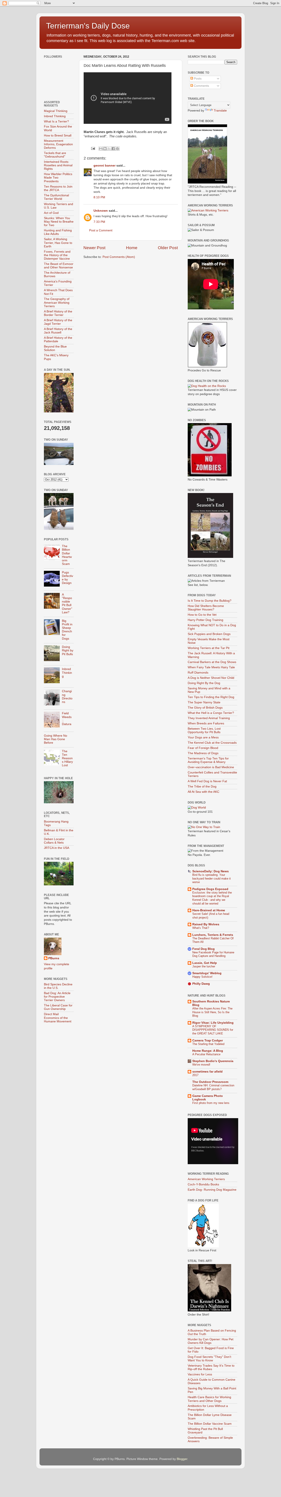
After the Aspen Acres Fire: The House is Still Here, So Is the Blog (212, 1012)
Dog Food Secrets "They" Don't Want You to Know (209, 1358)
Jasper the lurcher (203, 966)
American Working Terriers (206, 1179)
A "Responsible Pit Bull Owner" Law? (67, 603)
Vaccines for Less (200, 1374)
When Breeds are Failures (206, 723)
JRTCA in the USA (56, 848)
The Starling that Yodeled (208, 1044)
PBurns (53, 958)
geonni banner (104, 165)
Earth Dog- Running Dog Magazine (212, 1189)
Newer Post (94, 247)
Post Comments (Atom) (119, 257)
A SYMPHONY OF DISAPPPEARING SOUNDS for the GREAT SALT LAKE (212, 1030)
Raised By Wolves (205, 924)
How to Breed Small (57, 135)
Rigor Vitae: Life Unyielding (213, 1022)
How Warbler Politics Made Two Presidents (58, 177)
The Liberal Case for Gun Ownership (58, 1007)
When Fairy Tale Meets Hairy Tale (211, 667)
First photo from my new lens (210, 1103)
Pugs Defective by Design (67, 578)
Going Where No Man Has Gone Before (55, 739)
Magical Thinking (55, 111)
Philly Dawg (201, 983)
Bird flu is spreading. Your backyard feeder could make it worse (211, 878)
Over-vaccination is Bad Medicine (211, 767)
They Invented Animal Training (209, 718)
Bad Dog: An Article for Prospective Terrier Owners (57, 996)
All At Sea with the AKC (203, 791)
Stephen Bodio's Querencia (212, 1061)
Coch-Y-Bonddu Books (203, 1184)
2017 (195, 1075)
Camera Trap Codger (207, 1040)
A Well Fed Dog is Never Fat (207, 781)
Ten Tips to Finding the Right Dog (211, 697)
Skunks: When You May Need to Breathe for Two (59, 221)
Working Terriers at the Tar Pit (208, 648)
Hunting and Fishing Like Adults (58, 232)
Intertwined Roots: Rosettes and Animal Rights (58, 165)
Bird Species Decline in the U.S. (58, 986)
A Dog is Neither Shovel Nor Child (211, 677)
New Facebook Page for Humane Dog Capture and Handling (213, 954)
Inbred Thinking (55, 116)
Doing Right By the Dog (204, 683)
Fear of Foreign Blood (203, 748)
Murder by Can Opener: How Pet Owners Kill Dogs (210, 1341)
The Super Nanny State (204, 702)
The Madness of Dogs (203, 753)
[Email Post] (93, 148)
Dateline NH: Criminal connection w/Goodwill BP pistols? (213, 1087)
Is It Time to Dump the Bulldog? (209, 600)
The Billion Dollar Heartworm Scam (67, 555)
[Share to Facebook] (113, 148)
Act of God (51, 213)
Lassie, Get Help (204, 963)
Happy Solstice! (202, 976)
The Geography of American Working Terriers (56, 302)
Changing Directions (67, 697)
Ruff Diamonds (198, 672)
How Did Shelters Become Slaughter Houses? (206, 607)
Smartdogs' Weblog (207, 973)
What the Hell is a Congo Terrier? (211, 713)
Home (131, 247)
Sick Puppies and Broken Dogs (209, 634)
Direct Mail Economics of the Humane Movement (57, 1018)
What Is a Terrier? (56, 121)
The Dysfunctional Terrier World (56, 197)
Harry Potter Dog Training (205, 620)
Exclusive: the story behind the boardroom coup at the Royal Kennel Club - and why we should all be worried (212, 898)
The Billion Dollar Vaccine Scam (210, 1423)
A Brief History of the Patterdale (58, 339)
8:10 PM (99, 197)
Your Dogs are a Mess (203, 737)
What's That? (200, 927)
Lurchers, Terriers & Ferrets (212, 935)
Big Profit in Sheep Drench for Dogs (67, 629)
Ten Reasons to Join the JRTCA (58, 188)
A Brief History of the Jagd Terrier (58, 322)
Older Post (168, 247)
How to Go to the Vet (202, 614)
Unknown (101, 210)
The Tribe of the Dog (202, 786)
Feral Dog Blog (203, 949)
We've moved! (201, 1064)
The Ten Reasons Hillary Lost (67, 758)
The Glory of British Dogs (205, 707)
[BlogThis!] (105, 148)
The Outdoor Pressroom (210, 1082)
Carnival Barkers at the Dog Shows (212, 662)
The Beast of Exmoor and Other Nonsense (58, 265)
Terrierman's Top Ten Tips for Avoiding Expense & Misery (208, 760)
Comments (201, 85)
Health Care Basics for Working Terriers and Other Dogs (209, 1399)
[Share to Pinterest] (117, 148)
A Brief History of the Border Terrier (58, 313)
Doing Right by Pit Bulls (67, 650)
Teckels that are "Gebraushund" (55, 154)
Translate (220, 110)
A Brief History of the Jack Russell (58, 330)
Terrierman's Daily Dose (88, 25)
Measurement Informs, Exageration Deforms (58, 144)
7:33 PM (99, 221)
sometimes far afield (207, 1071)
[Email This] (101, 148)
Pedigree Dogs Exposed (210, 889)
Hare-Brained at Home (208, 910)
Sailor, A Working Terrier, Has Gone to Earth (58, 243)
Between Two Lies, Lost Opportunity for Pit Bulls (204, 730)
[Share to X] (109, 148)
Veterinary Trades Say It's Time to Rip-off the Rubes (211, 1367)
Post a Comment (100, 230)
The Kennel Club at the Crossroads (212, 742)
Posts (197, 78)
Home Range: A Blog (207, 1050)
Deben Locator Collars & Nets (54, 840)
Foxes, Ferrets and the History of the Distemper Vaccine (57, 255)
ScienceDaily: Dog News (210, 871)
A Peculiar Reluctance (206, 1054)
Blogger (182, 1459)
